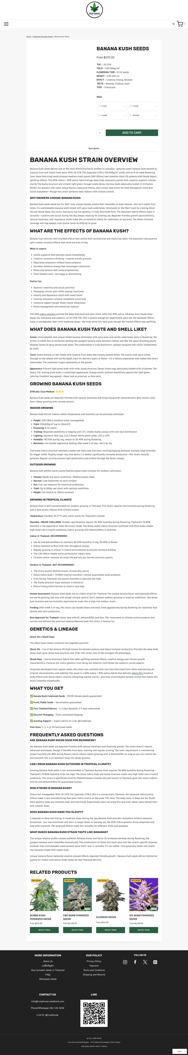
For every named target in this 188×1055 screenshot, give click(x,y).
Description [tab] (94, 148)
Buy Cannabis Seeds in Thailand (48, 970)
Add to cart (132, 132)
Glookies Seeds (106, 917)
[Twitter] (145, 962)
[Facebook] (135, 962)
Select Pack (44, 930)
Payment (94, 965)
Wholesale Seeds (48, 978)
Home (28, 37)
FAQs (47, 974)
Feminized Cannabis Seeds (43, 37)
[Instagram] (125, 962)
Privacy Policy (94, 961)
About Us (48, 961)
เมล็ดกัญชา (48, 965)
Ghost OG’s (137, 673)
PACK (99, 96)
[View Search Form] (173, 24)
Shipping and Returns (94, 974)
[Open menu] (6, 24)
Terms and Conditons (94, 970)
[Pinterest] (155, 962)
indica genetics (48, 314)
